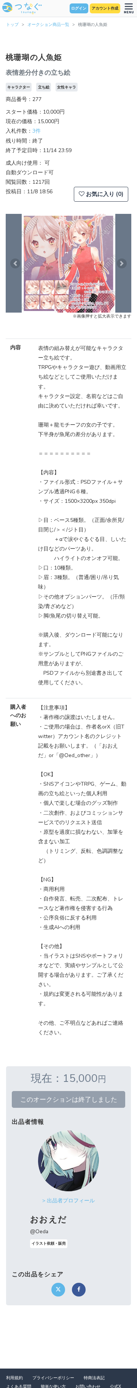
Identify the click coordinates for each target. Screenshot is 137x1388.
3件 (36, 131)
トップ (12, 24)
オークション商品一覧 (48, 24)
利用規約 (14, 1378)
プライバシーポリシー (53, 1378)
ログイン (78, 8)
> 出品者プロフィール (68, 1200)
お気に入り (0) (103, 194)
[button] (15, 263)
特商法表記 (94, 1378)
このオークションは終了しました (68, 1099)
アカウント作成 (105, 8)
